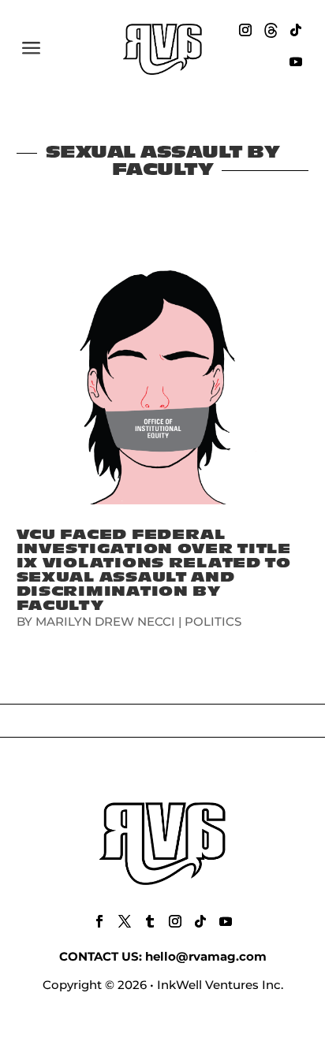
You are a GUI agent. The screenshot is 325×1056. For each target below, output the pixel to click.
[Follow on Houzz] (270, 30)
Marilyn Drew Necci (105, 621)
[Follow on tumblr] (149, 921)
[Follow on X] (124, 921)
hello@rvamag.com (206, 956)
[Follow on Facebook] (99, 921)
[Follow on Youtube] (295, 61)
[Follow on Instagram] (245, 30)
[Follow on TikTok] (295, 30)
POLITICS (213, 621)
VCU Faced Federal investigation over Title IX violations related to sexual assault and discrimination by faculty (154, 570)
